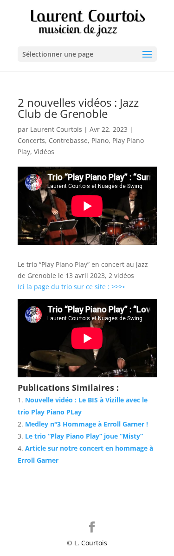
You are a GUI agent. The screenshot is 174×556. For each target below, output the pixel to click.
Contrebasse (68, 140)
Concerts (31, 140)
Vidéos (44, 151)
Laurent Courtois (56, 129)
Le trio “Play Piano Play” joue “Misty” (84, 436)
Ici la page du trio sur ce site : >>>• (71, 286)
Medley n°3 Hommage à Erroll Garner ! (86, 424)
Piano (100, 140)
